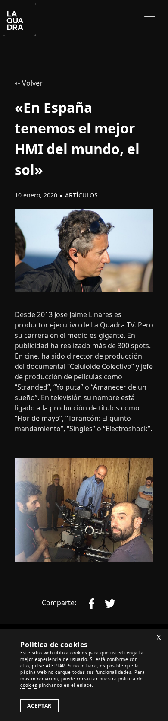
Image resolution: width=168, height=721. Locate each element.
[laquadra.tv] (19, 18)
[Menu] (150, 18)
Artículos (81, 195)
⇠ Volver (29, 83)
